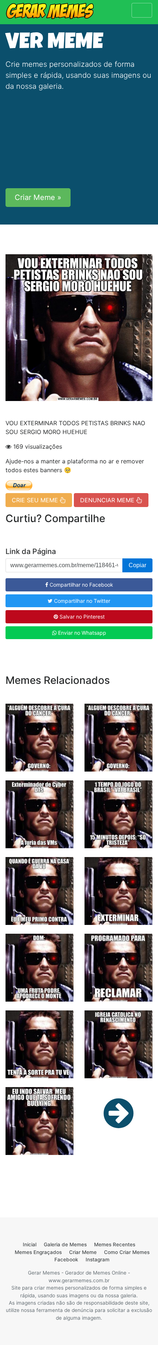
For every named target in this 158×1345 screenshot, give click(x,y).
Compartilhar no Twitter (81, 601)
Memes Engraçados (38, 1252)
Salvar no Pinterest (81, 616)
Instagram (97, 1259)
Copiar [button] (137, 565)
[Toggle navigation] (142, 10)
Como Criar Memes (127, 1252)
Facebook (66, 1259)
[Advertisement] (79, 140)
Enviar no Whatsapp (81, 633)
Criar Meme (83, 1252)
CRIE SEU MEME (36, 500)
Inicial (29, 1244)
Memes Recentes (114, 1244)
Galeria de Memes (65, 1244)
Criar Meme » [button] (38, 197)
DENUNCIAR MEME (108, 500)
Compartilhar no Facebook (80, 585)
